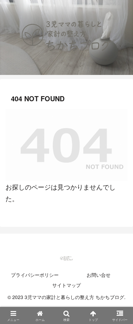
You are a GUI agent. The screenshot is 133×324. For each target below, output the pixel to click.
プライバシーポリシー (35, 274)
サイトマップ (66, 285)
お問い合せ (98, 274)
